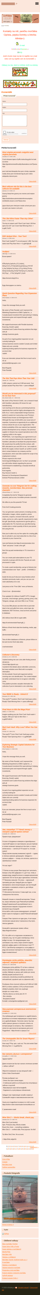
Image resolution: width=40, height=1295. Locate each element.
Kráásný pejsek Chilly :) (10, 1278)
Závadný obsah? (23, 1287)
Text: (3, 113)
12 (30, 1146)
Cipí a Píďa (6, 1159)
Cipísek (4, 1162)
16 (13, 1149)
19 (22, 1149)
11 (27, 1146)
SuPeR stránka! (7, 1275)
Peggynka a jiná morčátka (10, 1270)
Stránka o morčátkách (9, 1265)
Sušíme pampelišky (8, 1167)
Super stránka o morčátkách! (11, 1249)
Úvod (2, 25)
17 (16, 1149)
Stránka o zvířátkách (9, 1257)
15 (10, 1149)
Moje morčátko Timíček (9, 1244)
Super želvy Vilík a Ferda (10, 1246)
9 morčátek (6, 1262)
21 (27, 1149)
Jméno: (4, 101)
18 (19, 1149)
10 (24, 1146)
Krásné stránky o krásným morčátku (14, 1273)
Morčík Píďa (6, 1252)
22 (30, 1149)
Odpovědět (32, 181)
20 (24, 1149)
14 (8, 1149)
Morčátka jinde (7, 1164)
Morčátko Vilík (7, 1254)
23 (33, 1149)
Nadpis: (4, 107)
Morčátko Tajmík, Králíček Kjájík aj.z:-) (14, 1260)
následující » (34, 1147)
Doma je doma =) (8, 1224)
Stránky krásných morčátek (11, 1267)
